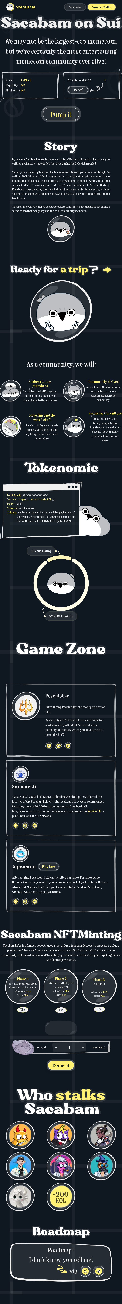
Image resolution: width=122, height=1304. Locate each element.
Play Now (49, 866)
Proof (78, 90)
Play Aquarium (75, 7)
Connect (61, 1065)
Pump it (61, 114)
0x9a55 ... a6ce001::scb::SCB (35, 499)
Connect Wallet (102, 7)
